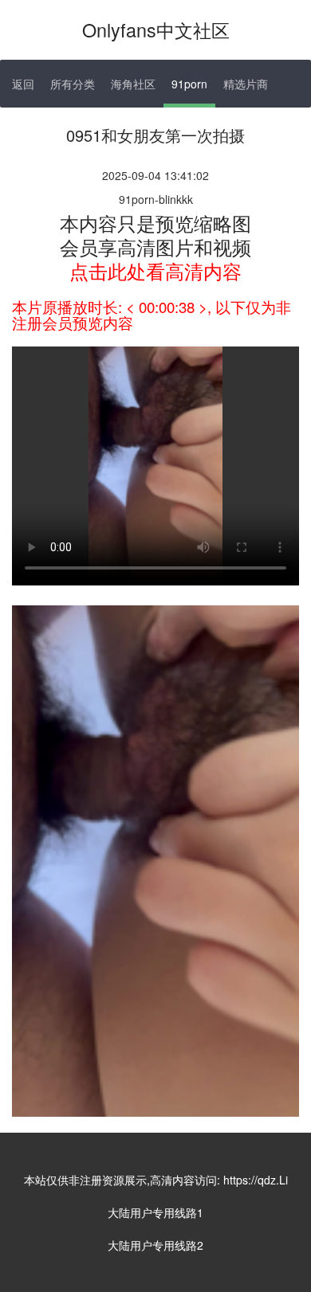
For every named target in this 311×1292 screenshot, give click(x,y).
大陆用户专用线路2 (155, 1245)
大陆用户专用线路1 (155, 1212)
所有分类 (72, 84)
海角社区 (133, 84)
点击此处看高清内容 (155, 270)
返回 (23, 84)
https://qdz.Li (255, 1180)
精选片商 (245, 84)
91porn (189, 84)
